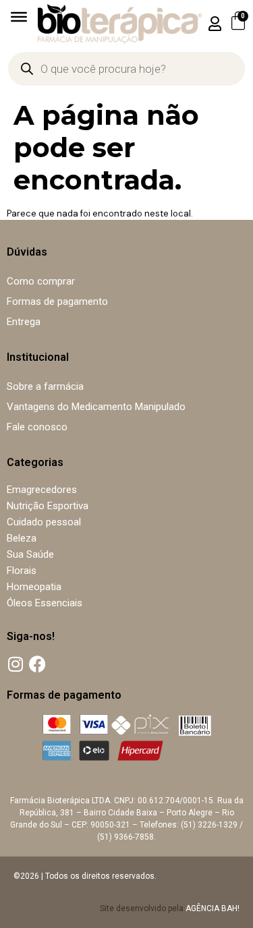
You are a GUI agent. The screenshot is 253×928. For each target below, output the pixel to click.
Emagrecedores (42, 490)
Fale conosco (37, 427)
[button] (215, 23)
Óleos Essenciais (44, 603)
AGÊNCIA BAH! (213, 908)
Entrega (23, 322)
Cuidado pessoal (44, 522)
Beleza (21, 538)
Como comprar (41, 281)
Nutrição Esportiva (47, 506)
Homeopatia (34, 587)
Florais (21, 570)
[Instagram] (15, 664)
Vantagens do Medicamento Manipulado (96, 407)
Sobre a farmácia (45, 386)
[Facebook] (37, 664)
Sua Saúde (30, 554)
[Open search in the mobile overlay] (126, 69)
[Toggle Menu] (19, 17)
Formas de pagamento (57, 301)
